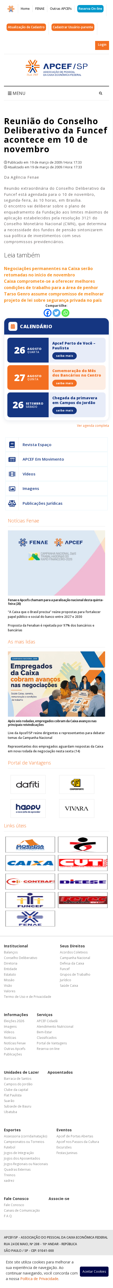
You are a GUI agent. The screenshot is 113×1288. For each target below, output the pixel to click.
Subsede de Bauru (17, 1106)
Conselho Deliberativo (20, 958)
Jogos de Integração (19, 1153)
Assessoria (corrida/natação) (25, 1136)
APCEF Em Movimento (43, 459)
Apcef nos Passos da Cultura (77, 1141)
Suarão (9, 1101)
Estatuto (10, 974)
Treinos (9, 1175)
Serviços (45, 1014)
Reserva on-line (48, 1048)
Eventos (64, 1129)
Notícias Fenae (23, 520)
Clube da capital (16, 1089)
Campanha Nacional (75, 958)
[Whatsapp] (65, 313)
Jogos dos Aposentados (22, 1158)
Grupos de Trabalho (75, 974)
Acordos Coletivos (74, 952)
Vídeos (29, 473)
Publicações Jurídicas (43, 503)
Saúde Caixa (69, 985)
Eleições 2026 (14, 1021)
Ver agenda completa (93, 425)
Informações (16, 1014)
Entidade (10, 969)
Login (102, 44)
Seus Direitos (72, 945)
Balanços (11, 952)
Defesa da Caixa (72, 963)
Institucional (16, 945)
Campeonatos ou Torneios (24, 1141)
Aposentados (60, 1072)
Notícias (10, 1037)
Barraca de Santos (17, 1078)
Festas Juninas (66, 1153)
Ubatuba (10, 1112)
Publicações (13, 1054)
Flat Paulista (13, 1095)
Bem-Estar (44, 1032)
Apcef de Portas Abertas (74, 1136)
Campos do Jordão (18, 1084)
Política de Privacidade (39, 1278)
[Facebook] (48, 313)
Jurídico (65, 980)
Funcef (65, 969)
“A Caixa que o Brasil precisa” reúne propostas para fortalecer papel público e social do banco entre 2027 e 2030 (54, 614)
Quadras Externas (17, 1169)
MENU (18, 93)
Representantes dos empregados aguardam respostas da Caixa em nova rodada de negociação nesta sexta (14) (55, 748)
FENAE (39, 8)
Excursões (63, 1147)
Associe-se (59, 1198)
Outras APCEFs (61, 8)
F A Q (8, 1216)
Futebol (9, 1147)
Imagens (31, 488)
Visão (8, 985)
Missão (9, 980)
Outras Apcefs (14, 1048)
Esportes (12, 1129)
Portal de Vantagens (29, 762)
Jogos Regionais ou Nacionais (26, 1164)
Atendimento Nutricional (55, 1026)
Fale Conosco (16, 1198)
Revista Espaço (37, 444)
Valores (9, 991)
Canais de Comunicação (22, 1210)
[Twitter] (56, 313)
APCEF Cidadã (47, 1021)
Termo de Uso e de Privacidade (27, 996)
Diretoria (10, 963)
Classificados (46, 1037)
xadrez (9, 1180)
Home (25, 8)
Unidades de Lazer (21, 1072)
